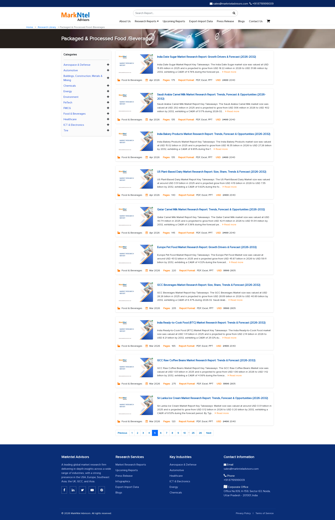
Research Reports (146, 21)
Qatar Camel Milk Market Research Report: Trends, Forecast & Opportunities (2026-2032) (211, 209)
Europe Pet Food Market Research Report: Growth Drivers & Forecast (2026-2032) (207, 247)
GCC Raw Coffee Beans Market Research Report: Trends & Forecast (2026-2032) (206, 360)
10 (184, 432)
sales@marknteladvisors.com (230, 3)
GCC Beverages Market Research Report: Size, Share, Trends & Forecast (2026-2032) (208, 285)
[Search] (234, 13)
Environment (71, 97)
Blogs (241, 21)
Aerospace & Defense (77, 65)
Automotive (71, 70)
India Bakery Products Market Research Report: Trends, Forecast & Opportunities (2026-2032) (213, 134)
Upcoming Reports (174, 21)
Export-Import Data (201, 21)
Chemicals (70, 86)
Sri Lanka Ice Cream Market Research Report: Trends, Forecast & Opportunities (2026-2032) (212, 398)
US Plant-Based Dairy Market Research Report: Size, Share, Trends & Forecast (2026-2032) (211, 171)
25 (193, 432)
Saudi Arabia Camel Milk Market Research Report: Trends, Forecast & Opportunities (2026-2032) (211, 96)
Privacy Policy (243, 513)
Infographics (123, 481)
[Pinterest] (101, 490)
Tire (66, 130)
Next (208, 432)
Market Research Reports (131, 464)
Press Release (225, 21)
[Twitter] (82, 490)
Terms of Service (264, 513)
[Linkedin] (64, 490)
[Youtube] (92, 490)
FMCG (67, 108)
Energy (68, 91)
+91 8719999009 (263, 3)
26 (200, 432)
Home (29, 27)
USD (218, 80)
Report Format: (186, 80)
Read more (230, 71)
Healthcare (70, 119)
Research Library (47, 27)
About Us (125, 21)
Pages (166, 80)
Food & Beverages (75, 113)
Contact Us (256, 21)
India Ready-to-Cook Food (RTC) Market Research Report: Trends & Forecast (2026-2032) (211, 322)
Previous (122, 432)
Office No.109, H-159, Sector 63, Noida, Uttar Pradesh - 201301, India (247, 493)
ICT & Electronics (74, 125)
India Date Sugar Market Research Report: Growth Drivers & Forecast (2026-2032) (206, 57)
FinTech (68, 102)
